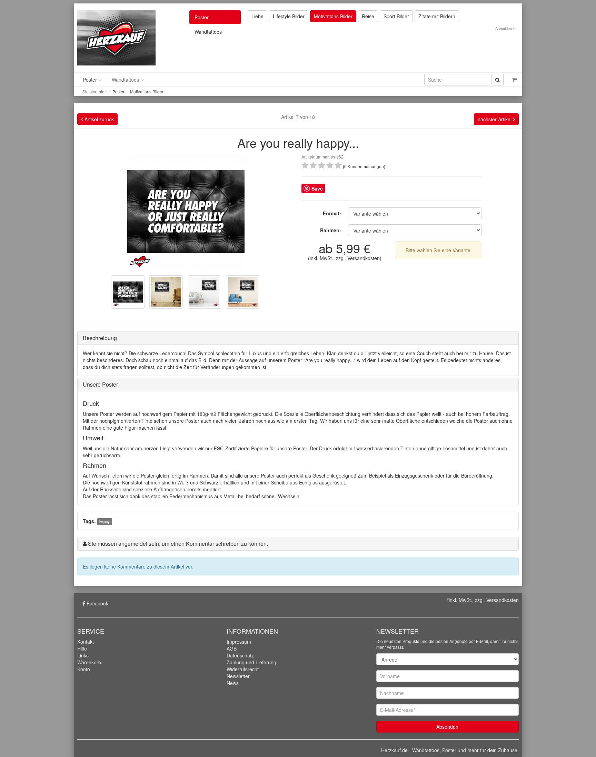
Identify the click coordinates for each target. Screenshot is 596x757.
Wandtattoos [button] (126, 79)
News (233, 682)
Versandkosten (363, 258)
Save (317, 188)
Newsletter (238, 676)
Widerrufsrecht (243, 669)
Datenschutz (240, 655)
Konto (83, 669)
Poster (118, 91)
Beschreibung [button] (100, 338)
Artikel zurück (98, 119)
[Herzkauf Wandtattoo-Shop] (116, 37)
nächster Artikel (495, 119)
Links (83, 655)
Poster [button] (90, 79)
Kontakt (85, 641)
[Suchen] (497, 79)
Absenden (447, 726)
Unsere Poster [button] (100, 384)
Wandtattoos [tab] (208, 31)
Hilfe (82, 648)
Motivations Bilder (333, 16)
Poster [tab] (202, 17)
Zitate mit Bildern (436, 16)
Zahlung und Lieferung (251, 662)
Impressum (239, 641)
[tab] (298, 338)
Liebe (257, 16)
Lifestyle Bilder (289, 16)
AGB (232, 648)
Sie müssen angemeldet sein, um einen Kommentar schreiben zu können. (178, 544)
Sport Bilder (396, 16)
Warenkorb (89, 662)
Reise (368, 16)
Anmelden (504, 28)
